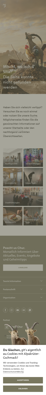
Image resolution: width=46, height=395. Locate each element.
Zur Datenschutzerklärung (13, 370)
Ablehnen (23, 389)
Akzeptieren (23, 380)
